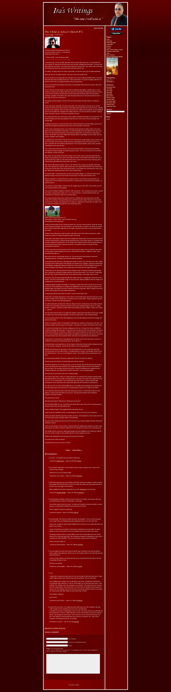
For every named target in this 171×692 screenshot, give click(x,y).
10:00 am (81, 492)
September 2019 (111, 106)
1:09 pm (76, 512)
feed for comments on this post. (55, 628)
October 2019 (110, 104)
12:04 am (79, 600)
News (108, 80)
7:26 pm (79, 461)
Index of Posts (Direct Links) (114, 49)
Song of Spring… (77, 450)
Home (108, 39)
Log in (108, 119)
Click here (83, 489)
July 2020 (109, 89)
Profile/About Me (111, 42)
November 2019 (110, 102)
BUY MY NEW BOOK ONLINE (114, 56)
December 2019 (110, 101)
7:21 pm (80, 566)
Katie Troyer (60, 461)
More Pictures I (110, 55)
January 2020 (110, 99)
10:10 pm (79, 476)
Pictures (108, 46)
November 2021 (110, 87)
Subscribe (109, 41)
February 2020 (110, 97)
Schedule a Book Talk (112, 51)
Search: (109, 109)
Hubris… (68, 450)
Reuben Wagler (61, 492)
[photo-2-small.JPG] (52, 47)
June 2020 (109, 90)
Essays (108, 48)
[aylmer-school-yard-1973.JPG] (52, 216)
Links (108, 53)
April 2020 (109, 94)
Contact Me (109, 44)
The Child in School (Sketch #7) (64, 31)
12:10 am (80, 544)
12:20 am (76, 621)
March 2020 (109, 95)
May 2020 (109, 92)
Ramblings (109, 81)
